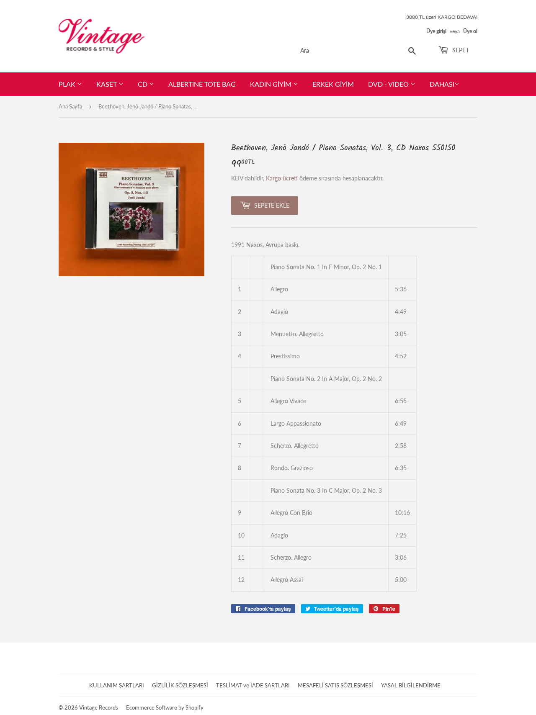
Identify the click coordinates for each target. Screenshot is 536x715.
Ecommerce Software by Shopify (165, 707)
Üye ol (470, 31)
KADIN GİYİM (271, 84)
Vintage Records (98, 707)
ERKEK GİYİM (333, 84)
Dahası (442, 84)
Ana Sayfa (70, 106)
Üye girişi (436, 31)
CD (143, 84)
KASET (107, 84)
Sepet (460, 50)
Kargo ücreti (282, 178)
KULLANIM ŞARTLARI (116, 685)
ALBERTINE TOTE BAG (202, 84)
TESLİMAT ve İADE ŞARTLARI (253, 685)
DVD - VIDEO (389, 84)
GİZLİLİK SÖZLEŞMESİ (180, 685)
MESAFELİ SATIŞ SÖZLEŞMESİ (335, 685)
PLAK (68, 84)
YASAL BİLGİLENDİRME (411, 685)
